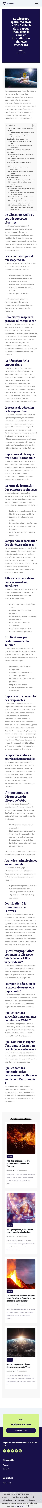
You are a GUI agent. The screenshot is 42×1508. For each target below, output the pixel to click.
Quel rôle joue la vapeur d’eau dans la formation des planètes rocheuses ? (22, 202)
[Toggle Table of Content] (33, 125)
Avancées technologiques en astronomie (22, 180)
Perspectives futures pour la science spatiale (22, 172)
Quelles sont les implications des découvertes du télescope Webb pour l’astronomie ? (21, 207)
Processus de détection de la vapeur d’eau (21, 142)
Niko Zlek (12, 1170)
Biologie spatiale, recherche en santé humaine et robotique (20, 1230)
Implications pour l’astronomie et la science (19, 164)
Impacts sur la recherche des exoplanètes (19, 168)
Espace (10, 1156)
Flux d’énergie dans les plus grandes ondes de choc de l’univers (18, 1163)
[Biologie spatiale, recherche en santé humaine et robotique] (21, 1208)
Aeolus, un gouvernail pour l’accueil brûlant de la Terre (18, 1365)
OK (29, 1506)
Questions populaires (14, 186)
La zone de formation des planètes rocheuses (19, 151)
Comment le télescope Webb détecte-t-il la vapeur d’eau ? (22, 189)
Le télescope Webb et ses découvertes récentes (20, 129)
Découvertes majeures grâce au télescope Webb (19, 136)
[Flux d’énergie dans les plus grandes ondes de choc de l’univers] (21, 1139)
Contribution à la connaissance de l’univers (20, 183)
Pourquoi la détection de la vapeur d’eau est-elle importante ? (22, 193)
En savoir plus (19, 1506)
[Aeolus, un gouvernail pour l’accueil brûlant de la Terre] (21, 1342)
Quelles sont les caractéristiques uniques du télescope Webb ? (22, 198)
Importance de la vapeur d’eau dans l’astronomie (21, 146)
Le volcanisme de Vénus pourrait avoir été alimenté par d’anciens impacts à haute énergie (21, 1298)
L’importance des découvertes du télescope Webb (18, 177)
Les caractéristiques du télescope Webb (22, 132)
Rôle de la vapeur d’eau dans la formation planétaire (22, 159)
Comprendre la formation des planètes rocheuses (21, 155)
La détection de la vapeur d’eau (17, 139)
